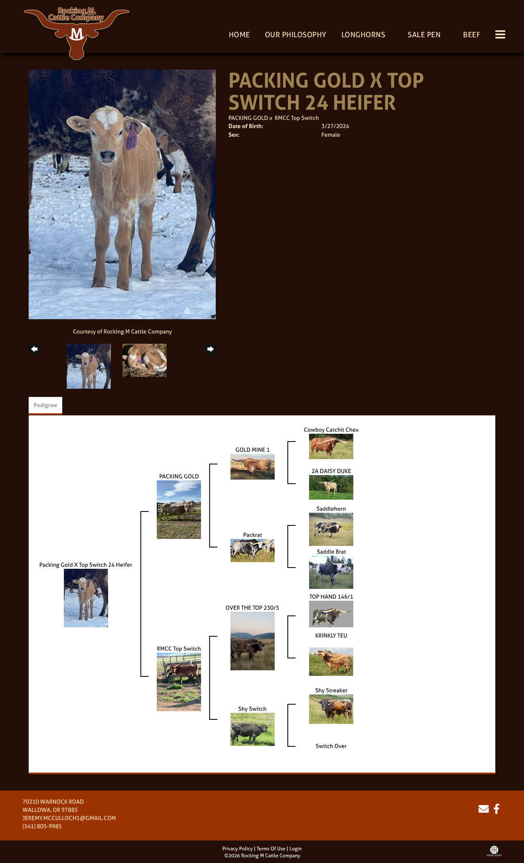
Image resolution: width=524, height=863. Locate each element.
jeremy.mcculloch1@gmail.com (69, 818)
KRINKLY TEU (331, 635)
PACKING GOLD (248, 118)
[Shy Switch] (252, 728)
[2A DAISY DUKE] (331, 486)
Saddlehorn (331, 508)
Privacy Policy (237, 848)
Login (295, 848)
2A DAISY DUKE (331, 471)
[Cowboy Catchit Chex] (331, 445)
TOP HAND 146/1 (331, 596)
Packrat (252, 535)
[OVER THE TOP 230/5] (252, 640)
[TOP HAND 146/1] (331, 613)
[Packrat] (252, 550)
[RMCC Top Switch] (179, 681)
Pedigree (45, 405)
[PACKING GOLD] (179, 509)
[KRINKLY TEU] (331, 661)
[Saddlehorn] (331, 528)
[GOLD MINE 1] (252, 466)
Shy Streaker (331, 690)
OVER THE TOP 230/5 (252, 607)
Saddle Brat (331, 551)
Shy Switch (252, 708)
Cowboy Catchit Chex (331, 429)
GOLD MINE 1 (252, 449)
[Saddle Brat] (331, 571)
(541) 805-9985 (42, 826)
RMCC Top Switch (297, 118)
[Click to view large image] (122, 194)
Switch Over (331, 746)
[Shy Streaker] (331, 708)
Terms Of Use (271, 848)
